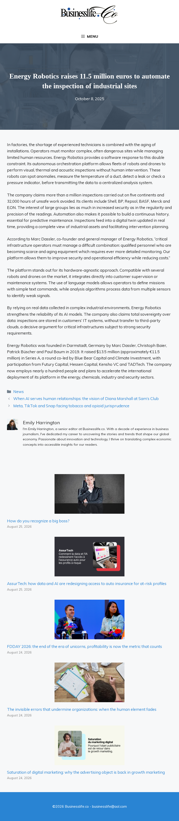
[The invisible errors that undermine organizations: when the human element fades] (89, 699)
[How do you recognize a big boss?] (89, 510)
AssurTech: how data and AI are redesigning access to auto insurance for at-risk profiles (86, 583)
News (18, 391)
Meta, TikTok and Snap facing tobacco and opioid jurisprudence (71, 405)
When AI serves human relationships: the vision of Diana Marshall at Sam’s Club (86, 398)
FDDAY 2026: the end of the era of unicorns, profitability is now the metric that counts (84, 646)
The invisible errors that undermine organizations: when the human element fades (81, 709)
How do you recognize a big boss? (38, 520)
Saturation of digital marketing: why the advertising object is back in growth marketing (86, 772)
